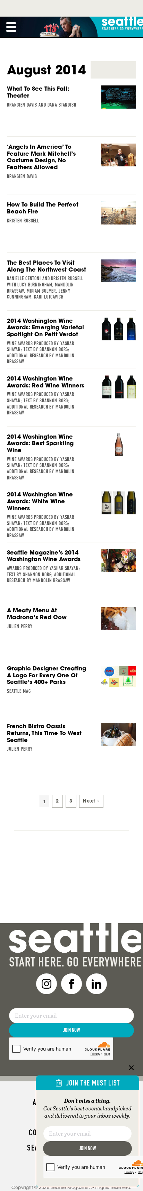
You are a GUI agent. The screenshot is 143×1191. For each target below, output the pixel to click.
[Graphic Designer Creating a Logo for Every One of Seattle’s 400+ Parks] (71, 685)
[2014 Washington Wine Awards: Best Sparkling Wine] (71, 459)
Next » (91, 801)
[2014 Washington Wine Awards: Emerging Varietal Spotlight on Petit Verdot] (71, 343)
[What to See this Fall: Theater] (71, 105)
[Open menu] (11, 27)
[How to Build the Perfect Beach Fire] (71, 221)
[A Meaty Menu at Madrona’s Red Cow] (71, 627)
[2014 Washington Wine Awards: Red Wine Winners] (71, 397)
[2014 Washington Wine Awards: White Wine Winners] (71, 516)
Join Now (71, 1030)
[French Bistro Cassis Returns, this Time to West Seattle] (71, 743)
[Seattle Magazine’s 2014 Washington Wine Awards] (71, 569)
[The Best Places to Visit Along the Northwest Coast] (71, 281)
